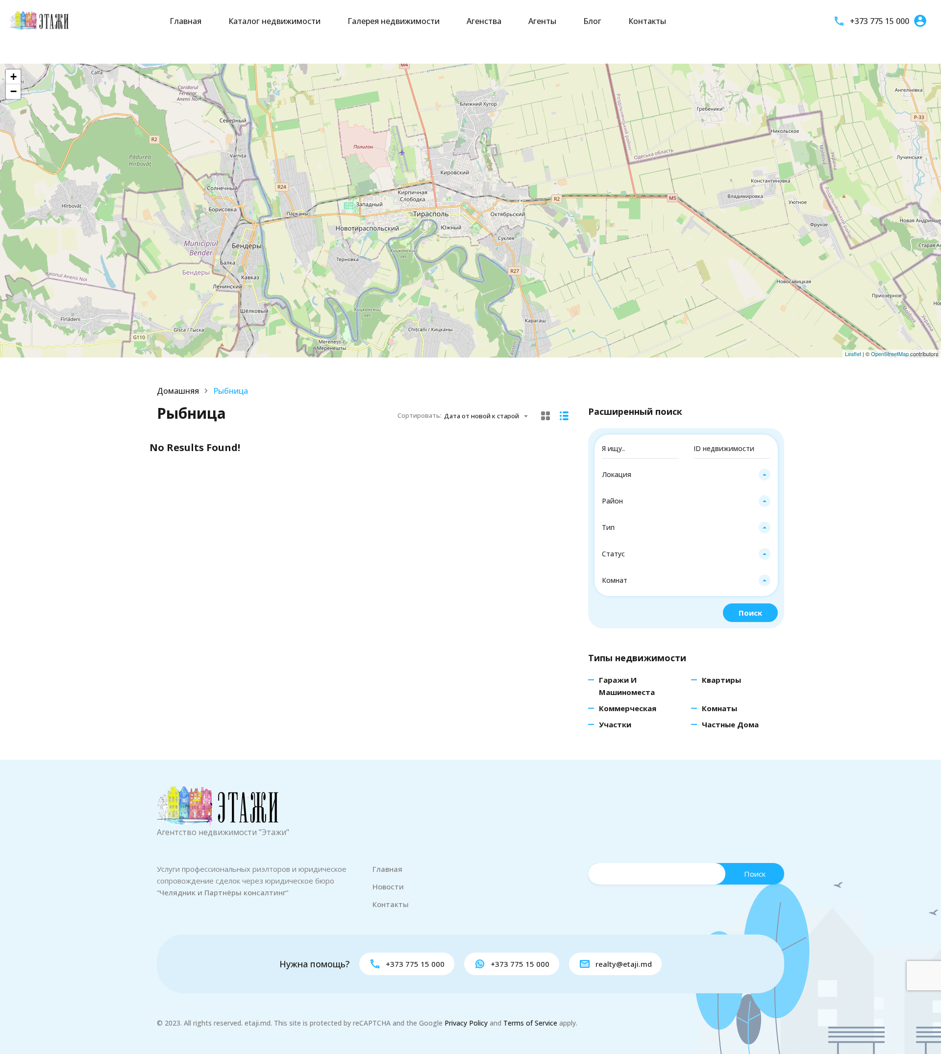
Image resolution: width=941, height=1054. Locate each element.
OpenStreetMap (890, 354)
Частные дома (730, 724)
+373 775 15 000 (879, 21)
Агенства (484, 21)
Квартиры (721, 680)
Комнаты (719, 708)
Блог (592, 21)
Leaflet (853, 354)
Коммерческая (627, 708)
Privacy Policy (466, 1023)
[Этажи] (39, 20)
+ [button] (13, 77)
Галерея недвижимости (393, 21)
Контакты (647, 21)
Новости (388, 886)
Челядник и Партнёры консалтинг (222, 892)
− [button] (13, 91)
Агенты (542, 21)
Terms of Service (530, 1023)
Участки (615, 724)
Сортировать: (419, 415)
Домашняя (178, 391)
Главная (185, 21)
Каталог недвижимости (274, 21)
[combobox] (489, 416)
